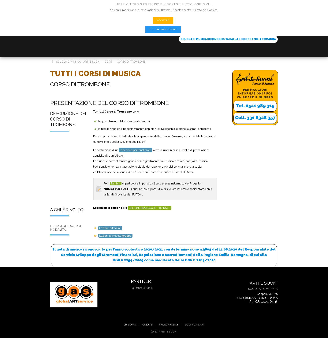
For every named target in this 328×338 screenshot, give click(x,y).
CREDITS (147, 324)
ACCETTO (163, 20)
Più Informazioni (163, 29)
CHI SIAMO (130, 324)
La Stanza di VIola (142, 287)
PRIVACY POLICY (169, 324)
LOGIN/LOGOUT (195, 324)
